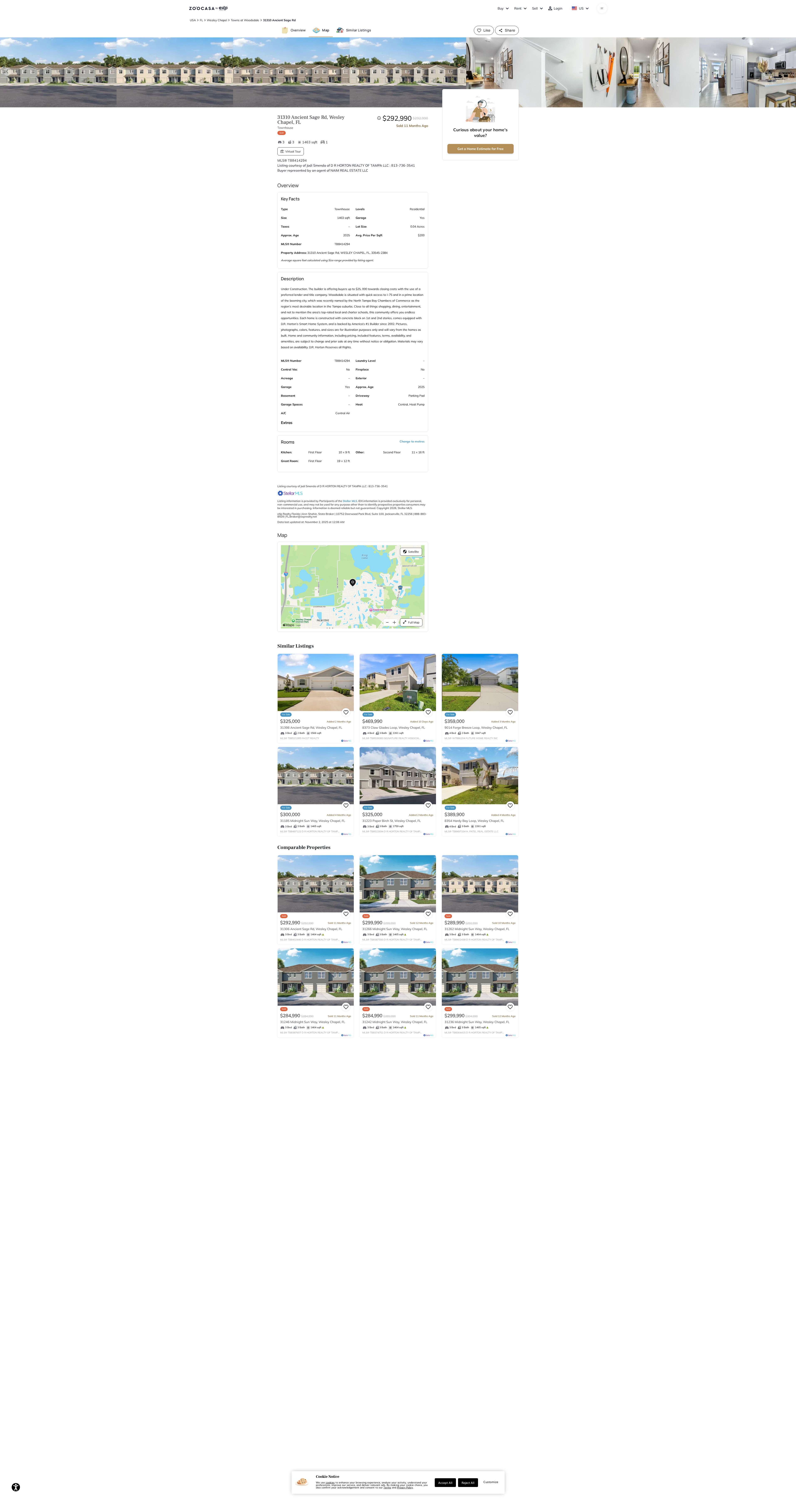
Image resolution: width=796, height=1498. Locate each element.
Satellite (413, 552)
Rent (518, 8)
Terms (387, 1487)
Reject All (468, 1483)
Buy (501, 8)
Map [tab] (325, 30)
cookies (330, 1482)
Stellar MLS (350, 501)
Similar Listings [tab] (358, 30)
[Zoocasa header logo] (208, 8)
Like (487, 30)
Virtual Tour (293, 151)
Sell (535, 8)
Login (558, 8)
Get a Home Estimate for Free (480, 149)
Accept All (445, 1483)
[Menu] (602, 8)
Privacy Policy (405, 1487)
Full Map (413, 622)
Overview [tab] (298, 30)
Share (510, 30)
